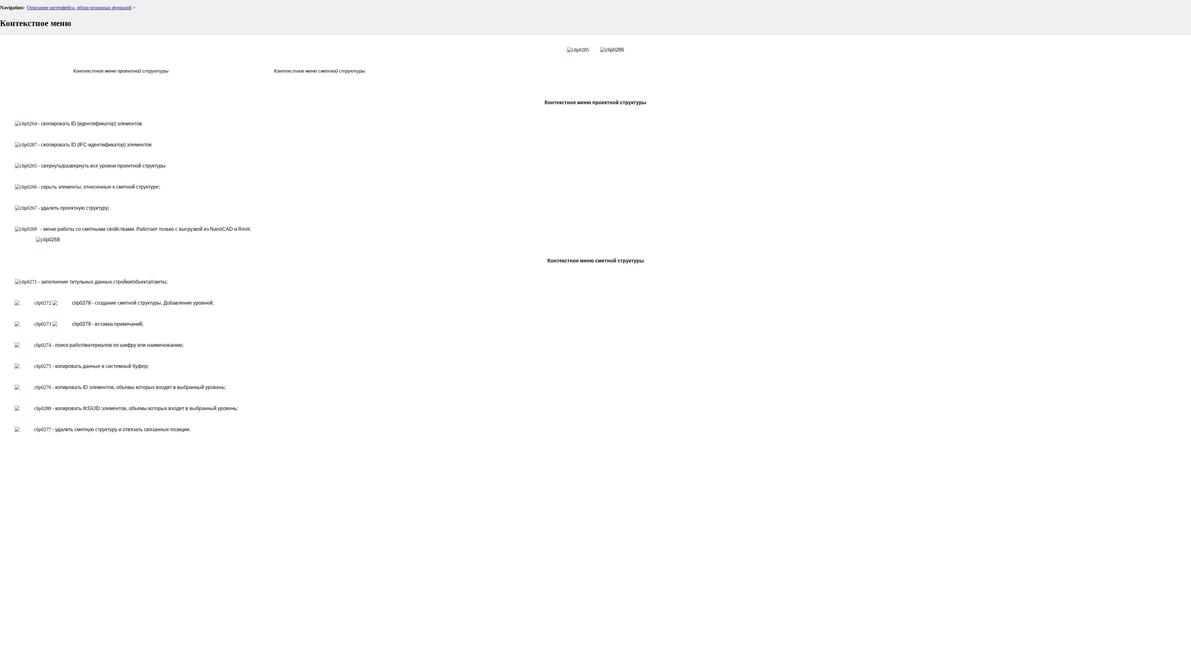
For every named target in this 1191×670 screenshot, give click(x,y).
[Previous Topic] (1166, 19)
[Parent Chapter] (1176, 19)
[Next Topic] (1186, 19)
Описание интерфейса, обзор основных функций (79, 7)
